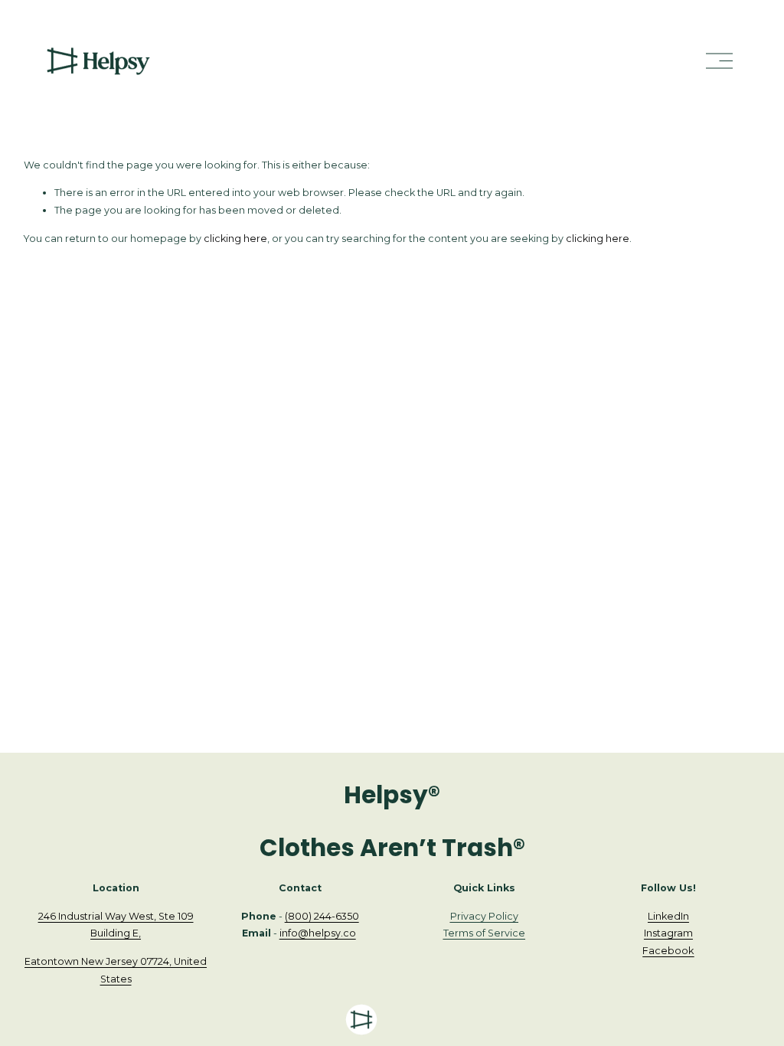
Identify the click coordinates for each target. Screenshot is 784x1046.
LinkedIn (668, 916)
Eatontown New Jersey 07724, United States (115, 970)
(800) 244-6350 (322, 916)
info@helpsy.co (317, 933)
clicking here (235, 238)
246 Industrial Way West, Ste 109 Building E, (116, 925)
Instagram (668, 933)
